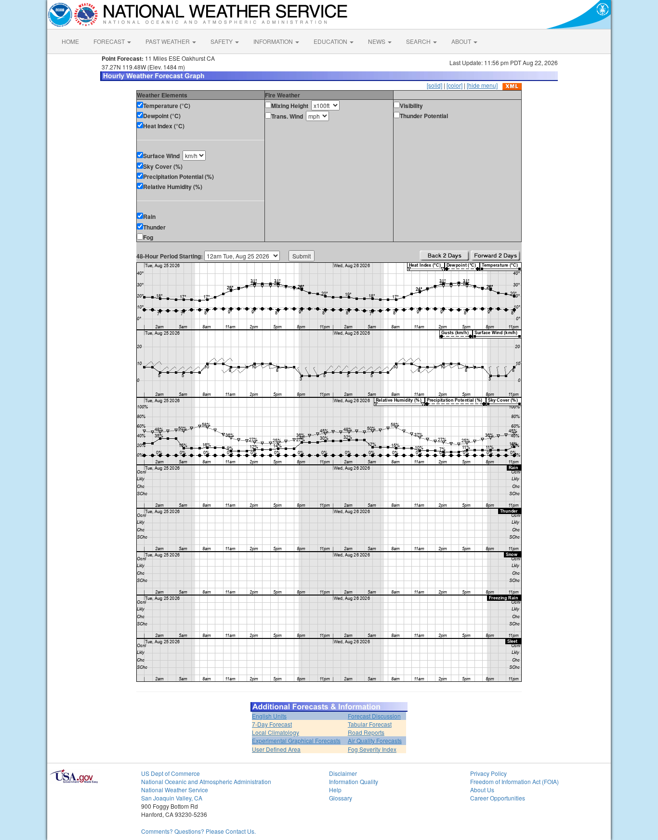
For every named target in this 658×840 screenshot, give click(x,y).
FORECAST (109, 41)
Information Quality (353, 781)
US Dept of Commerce (170, 773)
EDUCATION (331, 41)
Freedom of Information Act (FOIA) (514, 781)
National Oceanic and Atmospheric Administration (206, 781)
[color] (454, 85)
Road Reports (366, 732)
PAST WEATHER (168, 41)
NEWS (377, 41)
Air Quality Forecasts (375, 740)
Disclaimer (343, 773)
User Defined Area (276, 749)
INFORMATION (273, 41)
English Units (269, 716)
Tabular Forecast (370, 724)
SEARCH (419, 41)
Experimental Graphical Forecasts (296, 740)
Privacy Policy (488, 773)
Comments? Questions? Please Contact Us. (198, 831)
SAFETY (222, 41)
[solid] (434, 85)
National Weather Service (174, 790)
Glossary (340, 798)
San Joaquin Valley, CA (171, 798)
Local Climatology (275, 732)
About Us (482, 790)
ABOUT (462, 41)
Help (335, 790)
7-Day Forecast (272, 724)
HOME (70, 41)
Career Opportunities (497, 798)
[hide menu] (482, 85)
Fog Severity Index (372, 749)
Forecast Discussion (374, 716)
